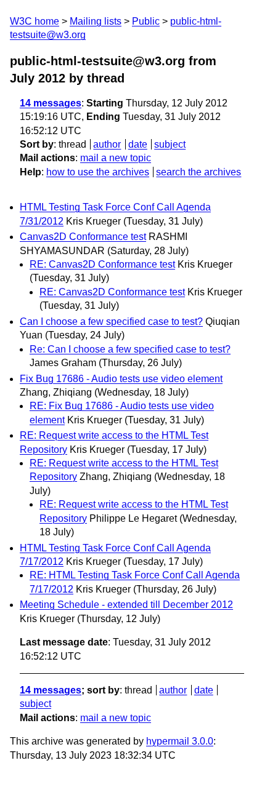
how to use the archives (97, 172)
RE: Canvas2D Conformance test (102, 264)
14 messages (50, 103)
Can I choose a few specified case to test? (111, 321)
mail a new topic (115, 158)
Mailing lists (95, 21)
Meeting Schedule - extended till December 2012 (126, 604)
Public (146, 21)
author (107, 144)
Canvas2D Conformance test (83, 236)
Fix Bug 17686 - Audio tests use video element (121, 379)
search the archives (198, 172)
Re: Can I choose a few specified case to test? (130, 349)
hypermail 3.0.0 (179, 741)
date (137, 144)
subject (170, 144)
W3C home (34, 21)
